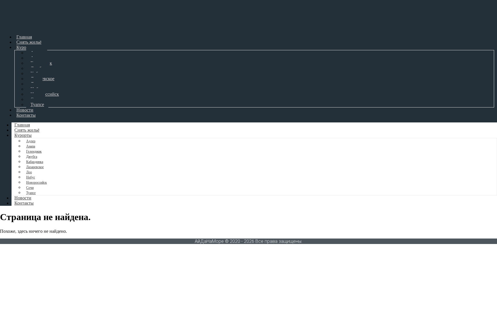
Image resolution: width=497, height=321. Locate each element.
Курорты (25, 47)
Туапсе (37, 104)
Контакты (26, 115)
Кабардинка (34, 162)
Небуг (30, 177)
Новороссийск (36, 182)
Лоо (29, 172)
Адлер (30, 141)
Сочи (30, 188)
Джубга (31, 157)
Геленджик (34, 151)
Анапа (30, 146)
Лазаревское (35, 167)
